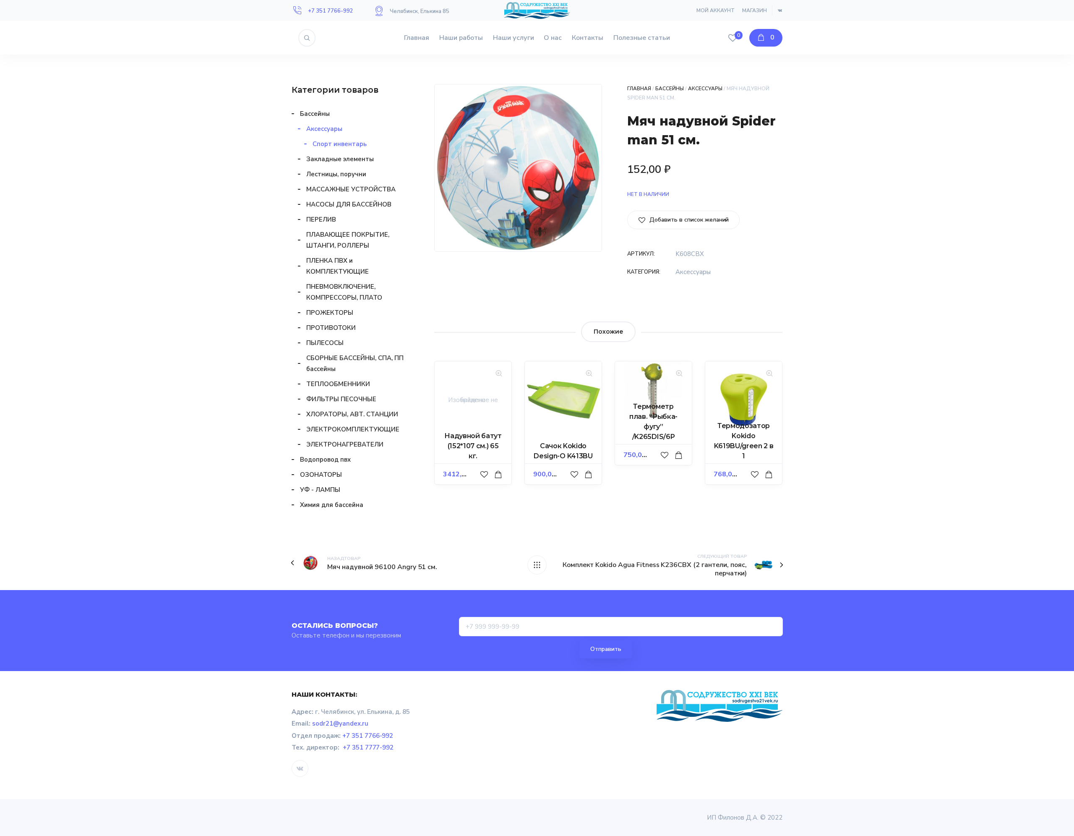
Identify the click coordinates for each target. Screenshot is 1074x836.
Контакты (587, 37)
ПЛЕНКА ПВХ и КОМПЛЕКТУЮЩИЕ (337, 266)
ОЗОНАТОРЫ (321, 474)
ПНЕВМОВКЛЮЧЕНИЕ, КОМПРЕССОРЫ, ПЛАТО (344, 292)
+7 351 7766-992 (330, 11)
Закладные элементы (340, 159)
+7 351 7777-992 (368, 747)
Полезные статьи (641, 37)
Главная (416, 37)
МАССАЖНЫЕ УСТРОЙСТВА (351, 189)
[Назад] (537, 565)
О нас (553, 37)
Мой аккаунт (715, 10)
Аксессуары (705, 88)
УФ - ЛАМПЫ (320, 490)
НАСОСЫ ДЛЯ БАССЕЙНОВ (348, 204)
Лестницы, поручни (336, 174)
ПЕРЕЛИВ (321, 219)
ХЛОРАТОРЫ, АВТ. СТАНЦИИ (352, 414)
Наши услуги (513, 37)
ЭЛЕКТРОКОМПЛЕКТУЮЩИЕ (352, 429)
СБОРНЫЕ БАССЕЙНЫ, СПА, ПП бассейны (355, 363)
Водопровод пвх (325, 459)
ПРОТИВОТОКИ (331, 328)
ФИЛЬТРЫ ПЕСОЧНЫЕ (341, 399)
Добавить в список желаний (688, 220)
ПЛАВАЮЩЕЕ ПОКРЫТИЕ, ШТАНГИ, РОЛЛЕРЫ (347, 240)
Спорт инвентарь (340, 144)
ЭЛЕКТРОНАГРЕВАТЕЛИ (344, 444)
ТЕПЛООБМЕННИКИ (338, 384)
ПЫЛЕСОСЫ (325, 343)
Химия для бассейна (331, 505)
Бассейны (669, 88)
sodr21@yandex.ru (340, 723)
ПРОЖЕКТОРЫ (329, 312)
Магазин (754, 10)
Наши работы (461, 37)
